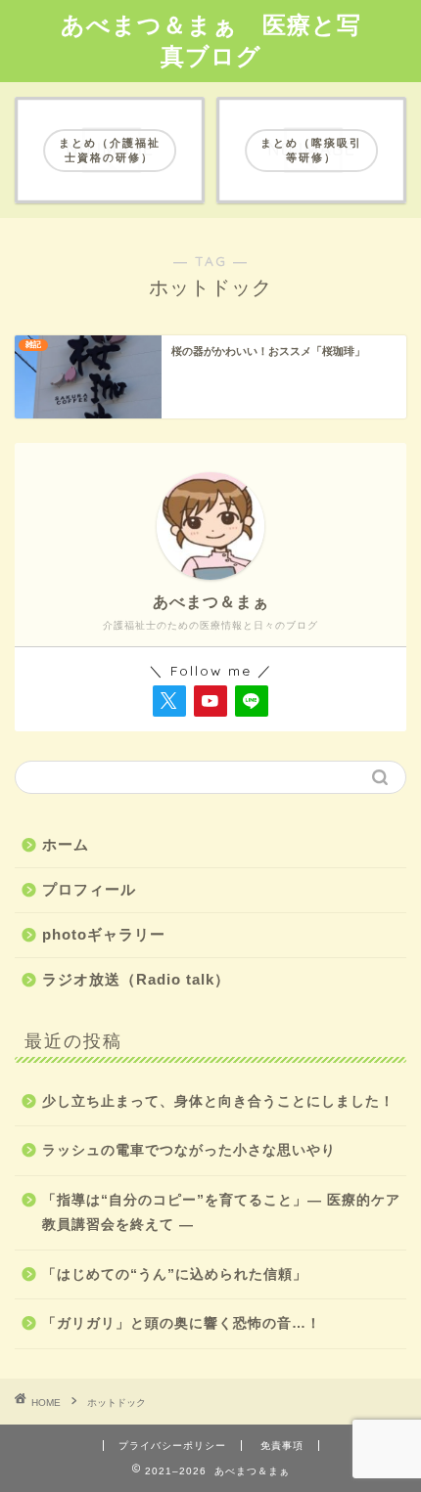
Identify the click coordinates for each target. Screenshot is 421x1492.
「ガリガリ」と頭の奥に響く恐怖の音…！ (181, 1323)
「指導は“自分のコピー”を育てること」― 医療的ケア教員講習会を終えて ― (221, 1213)
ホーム (65, 844)
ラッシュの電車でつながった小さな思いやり (189, 1150)
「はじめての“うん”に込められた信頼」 (174, 1274)
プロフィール (89, 889)
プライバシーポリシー (172, 1445)
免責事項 (282, 1445)
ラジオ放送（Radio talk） (136, 979)
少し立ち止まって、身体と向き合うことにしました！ (218, 1101)
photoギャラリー (103, 934)
